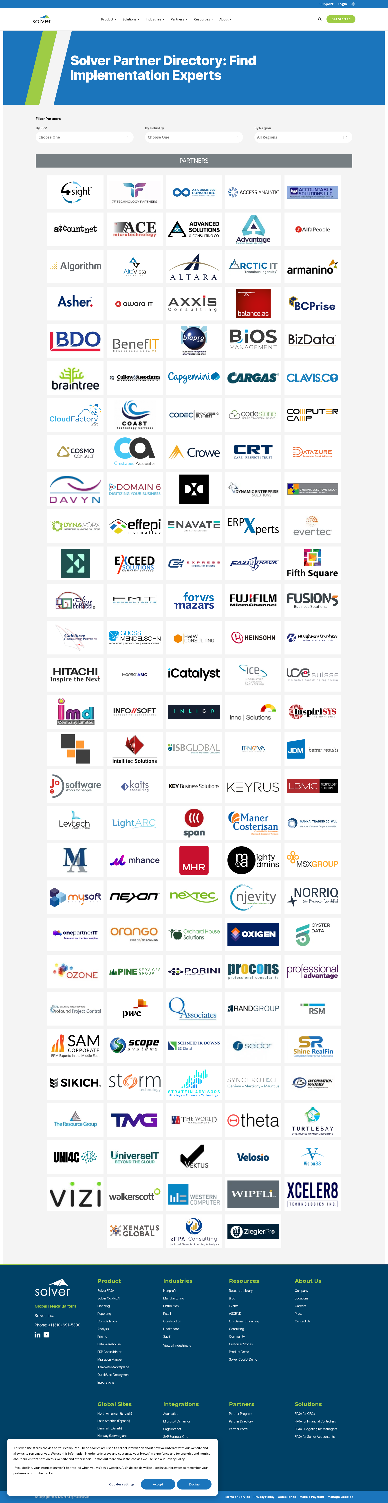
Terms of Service (237, 1497)
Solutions (130, 19)
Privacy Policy (264, 1497)
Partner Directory (241, 1421)
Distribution (171, 1306)
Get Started (341, 19)
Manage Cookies (340, 1497)
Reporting (104, 1313)
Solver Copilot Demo (243, 1359)
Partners (177, 19)
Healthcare (171, 1329)
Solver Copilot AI (108, 1298)
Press (298, 1313)
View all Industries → (177, 1345)
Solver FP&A (105, 1290)
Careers (300, 1306)
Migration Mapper (110, 1359)
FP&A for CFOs (305, 1414)
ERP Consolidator (109, 1352)
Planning (103, 1306)
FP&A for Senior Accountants (315, 1436)
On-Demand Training (244, 1321)
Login (342, 4)
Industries (153, 19)
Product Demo (239, 1352)
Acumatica (170, 1414)
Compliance (287, 1497)
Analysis (103, 1329)
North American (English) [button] (114, 1413)
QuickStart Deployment (113, 1375)
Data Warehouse (109, 1344)
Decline (194, 1484)
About (224, 19)
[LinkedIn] (37, 1334)
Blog (232, 1298)
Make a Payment (312, 1497)
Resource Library (241, 1290)
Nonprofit (169, 1290)
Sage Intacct (172, 1429)
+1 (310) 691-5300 (64, 1325)
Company (301, 1290)
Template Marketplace (113, 1367)
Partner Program (240, 1414)
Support (327, 4)
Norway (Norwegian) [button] (112, 1436)
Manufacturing (173, 1298)
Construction (172, 1321)
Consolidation (107, 1321)
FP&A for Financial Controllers (315, 1421)
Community (237, 1336)
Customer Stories (241, 1344)
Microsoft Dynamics (176, 1421)
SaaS (166, 1336)
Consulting (236, 1329)
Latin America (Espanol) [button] (113, 1421)
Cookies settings (122, 1484)
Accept (158, 1484)
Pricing (102, 1336)
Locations (301, 1298)
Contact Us (302, 1321)
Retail (167, 1313)
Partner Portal (238, 1429)
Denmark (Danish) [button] (109, 1428)
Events (233, 1306)
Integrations (105, 1382)
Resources (202, 19)
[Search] (319, 19)
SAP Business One (175, 1436)
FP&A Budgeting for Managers (316, 1429)
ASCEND (235, 1313)
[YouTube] (46, 1334)
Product (107, 19)
